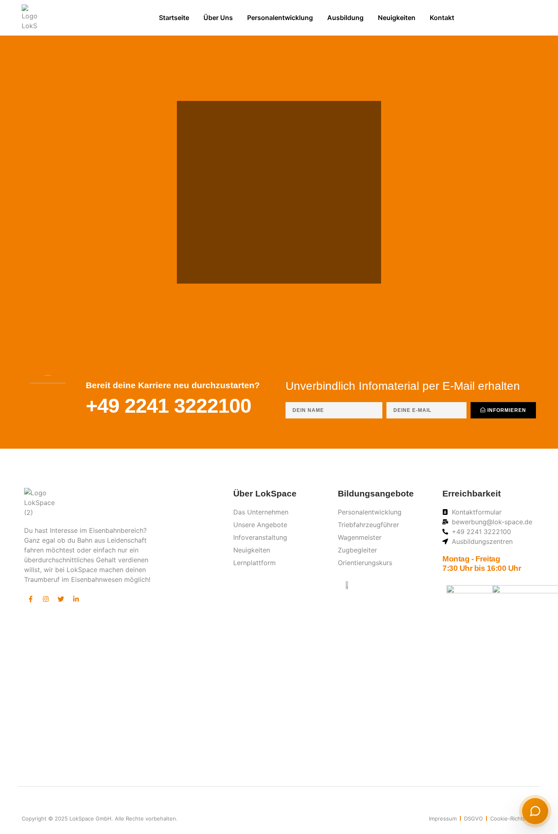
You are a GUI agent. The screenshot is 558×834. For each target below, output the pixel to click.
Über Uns (218, 17)
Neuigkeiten (396, 17)
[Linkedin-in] (76, 599)
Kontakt (442, 17)
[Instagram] (45, 599)
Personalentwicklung (280, 17)
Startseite (174, 17)
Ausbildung (345, 17)
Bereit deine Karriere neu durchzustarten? (173, 385)
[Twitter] (60, 599)
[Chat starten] (535, 811)
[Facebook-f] (30, 599)
